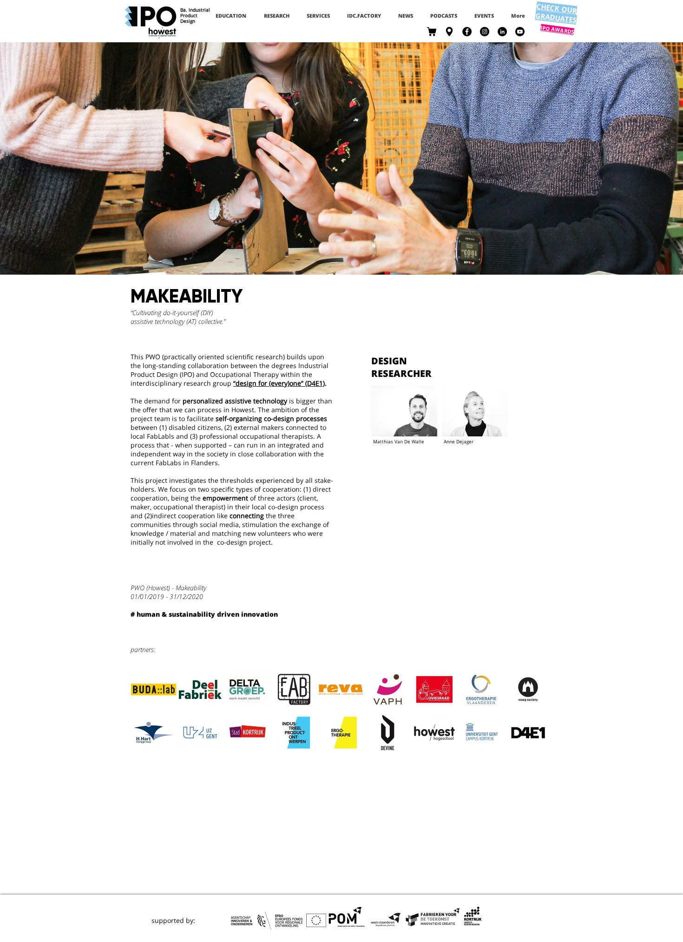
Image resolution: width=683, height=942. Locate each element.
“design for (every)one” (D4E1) (279, 383)
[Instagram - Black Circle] (484, 31)
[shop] (431, 31)
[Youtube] (520, 31)
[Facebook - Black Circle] (467, 31)
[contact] (449, 31)
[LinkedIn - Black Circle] (502, 31)
